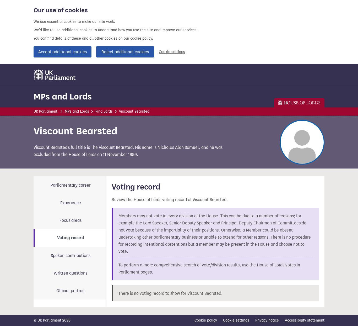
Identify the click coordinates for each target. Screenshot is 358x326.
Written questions (70, 273)
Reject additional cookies (125, 51)
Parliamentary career (71, 185)
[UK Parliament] (55, 75)
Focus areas (70, 220)
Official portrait (70, 290)
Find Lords (104, 111)
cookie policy (141, 38)
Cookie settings (172, 52)
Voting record (70, 237)
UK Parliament (45, 111)
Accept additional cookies (62, 51)
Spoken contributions (70, 255)
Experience (70, 202)
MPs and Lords (63, 96)
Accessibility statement (304, 320)
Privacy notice (267, 320)
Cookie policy (205, 320)
